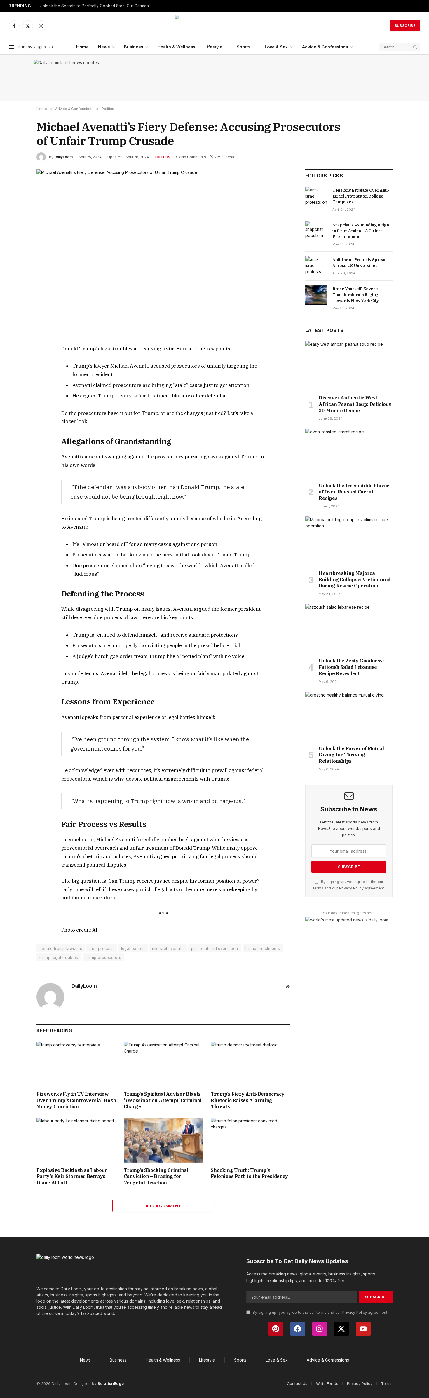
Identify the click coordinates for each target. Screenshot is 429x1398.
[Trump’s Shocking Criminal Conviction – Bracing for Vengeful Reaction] (163, 1140)
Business (133, 46)
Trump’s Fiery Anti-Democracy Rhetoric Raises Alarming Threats (247, 1100)
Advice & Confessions (325, 46)
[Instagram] (319, 1329)
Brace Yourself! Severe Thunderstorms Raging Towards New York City (355, 294)
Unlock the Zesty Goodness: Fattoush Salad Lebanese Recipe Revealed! (351, 667)
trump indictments (262, 948)
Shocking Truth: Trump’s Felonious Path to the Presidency (249, 1173)
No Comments (193, 157)
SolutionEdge (110, 1383)
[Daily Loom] (214, 26)
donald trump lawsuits (60, 948)
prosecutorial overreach (214, 948)
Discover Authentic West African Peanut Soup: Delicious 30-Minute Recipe (355, 404)
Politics (162, 157)
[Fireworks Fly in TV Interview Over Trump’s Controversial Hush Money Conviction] (76, 1064)
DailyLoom (63, 157)
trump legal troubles (58, 957)
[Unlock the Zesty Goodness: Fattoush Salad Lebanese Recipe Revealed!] (349, 628)
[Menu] (11, 47)
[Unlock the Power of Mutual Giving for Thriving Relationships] (349, 716)
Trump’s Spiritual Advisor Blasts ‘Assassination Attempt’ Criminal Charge (163, 1100)
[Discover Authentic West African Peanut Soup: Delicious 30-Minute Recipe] (349, 365)
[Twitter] (15, 376)
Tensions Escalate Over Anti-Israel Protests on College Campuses (360, 196)
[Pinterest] (15, 403)
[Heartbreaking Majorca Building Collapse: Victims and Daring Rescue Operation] (349, 541)
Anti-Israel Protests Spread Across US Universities (359, 262)
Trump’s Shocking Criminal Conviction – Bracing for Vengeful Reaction (156, 1176)
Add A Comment (163, 1205)
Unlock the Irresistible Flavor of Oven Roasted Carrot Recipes (354, 492)
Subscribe (405, 25)
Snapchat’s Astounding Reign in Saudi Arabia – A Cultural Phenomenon (360, 230)
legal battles (133, 948)
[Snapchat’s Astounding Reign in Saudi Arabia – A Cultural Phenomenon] (316, 231)
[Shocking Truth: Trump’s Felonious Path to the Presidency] (250, 1140)
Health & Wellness (176, 46)
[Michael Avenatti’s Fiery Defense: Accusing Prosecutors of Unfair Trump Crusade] (163, 252)
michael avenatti (168, 948)
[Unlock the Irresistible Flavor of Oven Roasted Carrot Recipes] (349, 453)
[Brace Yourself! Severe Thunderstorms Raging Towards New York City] (316, 295)
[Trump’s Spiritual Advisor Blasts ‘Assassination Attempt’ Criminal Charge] (163, 1064)
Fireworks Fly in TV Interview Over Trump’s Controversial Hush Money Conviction (76, 1100)
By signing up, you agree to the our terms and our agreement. (320, 1312)
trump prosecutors (103, 957)
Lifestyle (213, 46)
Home (82, 46)
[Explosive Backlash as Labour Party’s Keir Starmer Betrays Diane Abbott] (76, 1140)
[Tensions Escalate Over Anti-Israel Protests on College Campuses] (316, 197)
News (104, 46)
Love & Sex (276, 46)
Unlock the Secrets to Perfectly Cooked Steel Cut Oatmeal (95, 6)
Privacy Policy (351, 888)
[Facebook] (15, 363)
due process (101, 948)
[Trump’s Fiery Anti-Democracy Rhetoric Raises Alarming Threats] (250, 1064)
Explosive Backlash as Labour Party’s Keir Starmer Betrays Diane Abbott (71, 1176)
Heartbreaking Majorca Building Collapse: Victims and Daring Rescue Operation (354, 579)
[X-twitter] (341, 1329)
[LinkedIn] (15, 390)
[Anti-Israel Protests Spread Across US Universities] (316, 266)
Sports (243, 46)
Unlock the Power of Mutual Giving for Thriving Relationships (351, 755)
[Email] (15, 417)
